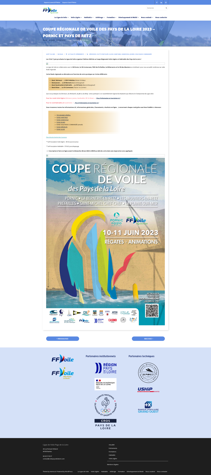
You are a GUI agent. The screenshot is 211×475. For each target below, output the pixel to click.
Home (45, 40)
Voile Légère (113, 459)
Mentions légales (113, 464)
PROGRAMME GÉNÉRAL (64, 115)
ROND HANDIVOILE (62, 120)
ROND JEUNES (61, 122)
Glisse (111, 54)
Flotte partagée (102, 54)
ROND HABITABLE (62, 117)
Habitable (117, 54)
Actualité (52, 40)
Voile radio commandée (143, 54)
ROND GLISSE (61, 129)
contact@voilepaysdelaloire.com (54, 459)
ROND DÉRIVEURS (62, 127)
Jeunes (132, 54)
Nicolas (60, 54)
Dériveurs (92, 54)
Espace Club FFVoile (69, 2)
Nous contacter (161, 17)
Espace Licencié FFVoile (52, 2)
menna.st (53, 471)
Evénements (60, 40)
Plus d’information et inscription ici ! (108, 98)
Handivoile (125, 54)
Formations (112, 452)
